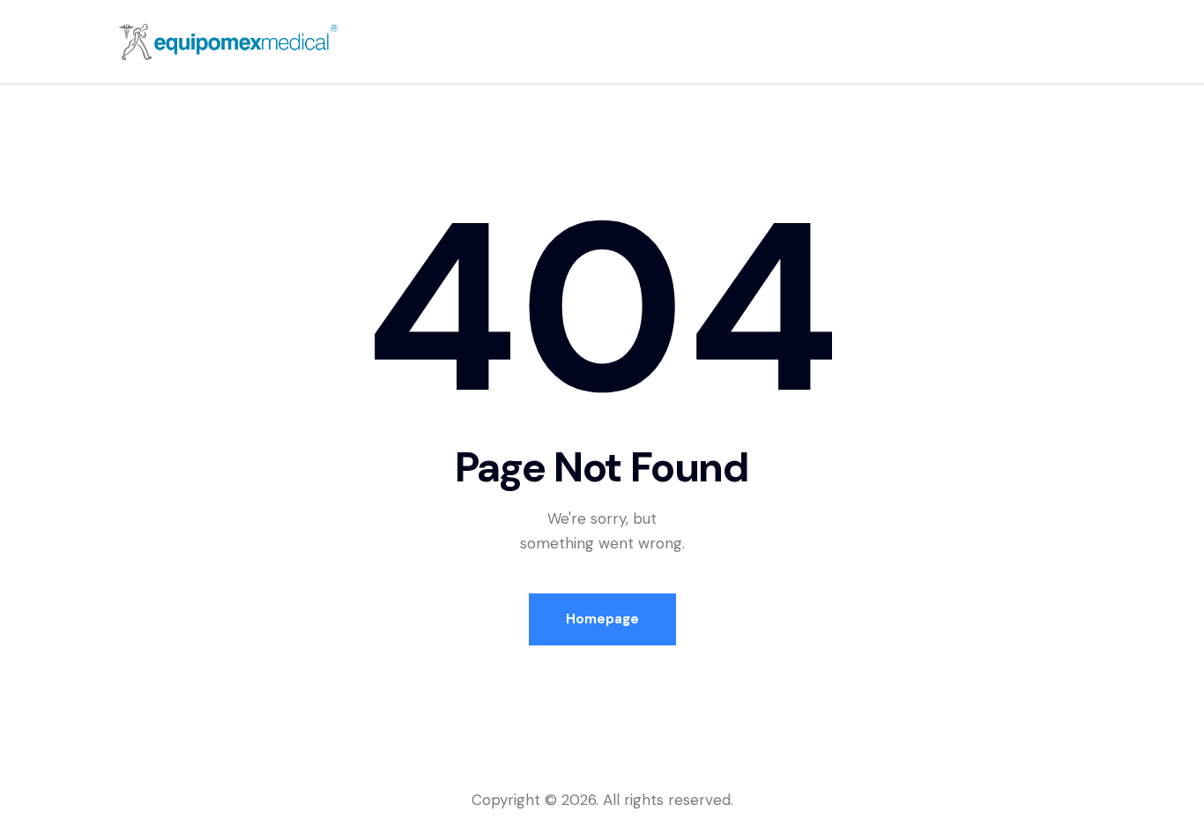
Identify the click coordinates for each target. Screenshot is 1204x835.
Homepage (602, 619)
